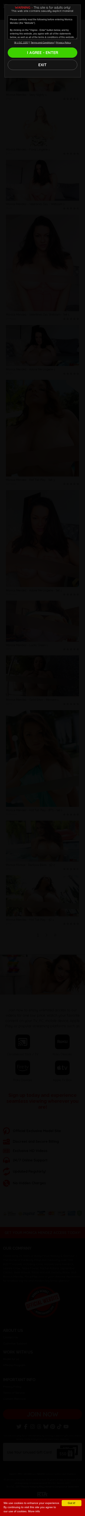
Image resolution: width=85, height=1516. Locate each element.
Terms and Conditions (42, 42)
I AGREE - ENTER (42, 52)
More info (34, 1511)
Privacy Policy (63, 42)
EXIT (42, 64)
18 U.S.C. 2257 (21, 42)
